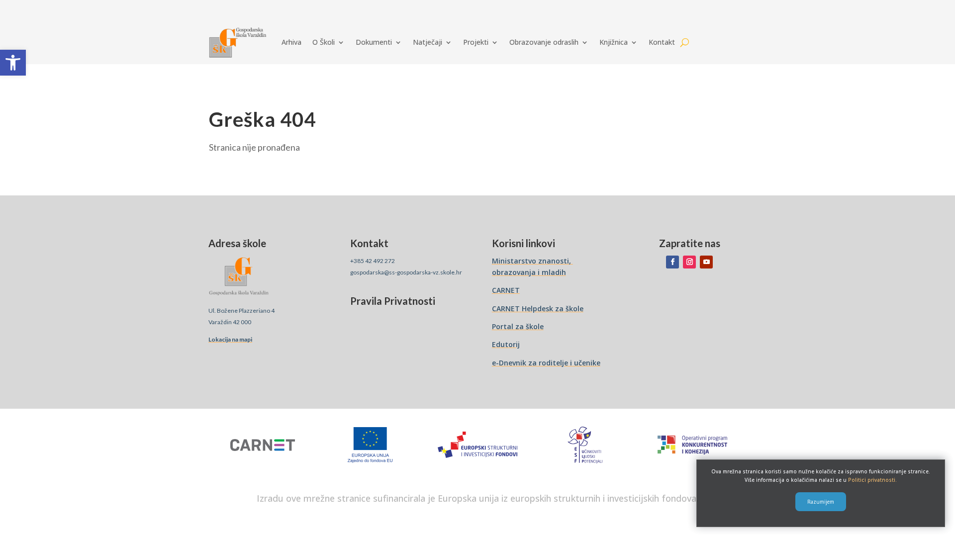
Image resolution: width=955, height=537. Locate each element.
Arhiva (291, 42)
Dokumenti (374, 42)
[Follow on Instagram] (689, 262)
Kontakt (662, 42)
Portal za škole (518, 326)
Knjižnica (613, 42)
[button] (13, 63)
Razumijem (820, 501)
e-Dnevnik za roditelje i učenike (546, 362)
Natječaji (427, 42)
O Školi (323, 42)
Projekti (475, 42)
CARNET (506, 290)
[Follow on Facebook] (672, 262)
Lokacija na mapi (230, 339)
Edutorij (506, 344)
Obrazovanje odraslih (543, 42)
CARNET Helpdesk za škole (537, 308)
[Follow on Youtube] (706, 262)
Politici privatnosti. (872, 479)
